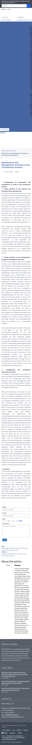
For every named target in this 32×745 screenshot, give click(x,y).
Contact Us (4, 127)
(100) (30, 27)
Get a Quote (4, 129)
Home (2, 23)
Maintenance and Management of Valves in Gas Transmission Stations (15, 154)
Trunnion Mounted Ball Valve (10, 57)
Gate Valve (3, 27)
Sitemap (25, 730)
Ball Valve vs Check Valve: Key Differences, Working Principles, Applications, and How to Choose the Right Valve (15, 674)
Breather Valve (5, 91)
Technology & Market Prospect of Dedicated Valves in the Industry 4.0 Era (15, 549)
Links (3, 736)
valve (19, 195)
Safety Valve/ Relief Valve (8, 84)
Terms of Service (6, 730)
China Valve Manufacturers (9, 739)
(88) (31, 44)
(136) (30, 53)
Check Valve (4, 44)
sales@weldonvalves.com (24, 20)
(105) (30, 76)
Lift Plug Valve (5, 110)
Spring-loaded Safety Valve (9, 86)
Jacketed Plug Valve (6, 112)
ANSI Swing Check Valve (7, 46)
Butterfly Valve (5, 68)
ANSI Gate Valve (5, 29)
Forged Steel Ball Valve (8, 59)
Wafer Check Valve (6, 51)
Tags (14, 730)
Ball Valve (3, 53)
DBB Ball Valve (4, 65)
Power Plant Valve (6, 103)
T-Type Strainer (5, 101)
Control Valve (5, 114)
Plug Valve (3, 104)
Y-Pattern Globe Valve (7, 42)
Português (12, 733)
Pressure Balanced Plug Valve (10, 108)
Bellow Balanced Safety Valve (10, 89)
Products (3, 25)
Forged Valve (4, 76)
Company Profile (5, 121)
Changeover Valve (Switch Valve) (11, 93)
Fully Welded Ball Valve (8, 61)
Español (20, 733)
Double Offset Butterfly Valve (10, 72)
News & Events (5, 118)
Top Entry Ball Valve (7, 63)
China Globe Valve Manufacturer (14, 736)
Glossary (19, 730)
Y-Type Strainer (5, 97)
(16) (31, 84)
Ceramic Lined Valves (7, 116)
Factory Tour (4, 123)
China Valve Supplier (19, 737)
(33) (31, 104)
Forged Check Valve (6, 82)
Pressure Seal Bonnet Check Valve (11, 50)
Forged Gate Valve (6, 78)
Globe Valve (4, 34)
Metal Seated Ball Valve (8, 67)
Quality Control (5, 125)
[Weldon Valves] (14, 12)
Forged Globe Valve (6, 80)
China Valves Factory (7, 737)
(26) (31, 95)
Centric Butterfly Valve (8, 70)
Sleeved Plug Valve (6, 106)
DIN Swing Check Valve (7, 48)
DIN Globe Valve (5, 38)
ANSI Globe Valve (5, 36)
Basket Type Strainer (7, 99)
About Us (3, 120)
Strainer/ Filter (5, 95)
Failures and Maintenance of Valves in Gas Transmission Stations (14, 555)
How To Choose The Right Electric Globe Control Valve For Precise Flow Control (16, 689)
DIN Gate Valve (4, 31)
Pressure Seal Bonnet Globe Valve (11, 40)
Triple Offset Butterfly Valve (9, 74)
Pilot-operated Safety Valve (9, 87)
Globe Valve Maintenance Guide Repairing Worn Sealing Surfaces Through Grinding (16, 682)
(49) (31, 68)
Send (4, 540)
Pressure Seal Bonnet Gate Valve (11, 33)
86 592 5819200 (6, 20)
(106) (30, 34)
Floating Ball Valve (6, 55)
